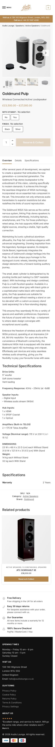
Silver (18, 129)
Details (18, 160)
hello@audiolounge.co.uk (21, 678)
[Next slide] (45, 53)
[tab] (7, 160)
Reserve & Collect (33, 142)
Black (7, 129)
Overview (7, 160)
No (6, 117)
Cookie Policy (9, 694)
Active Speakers (32, 25)
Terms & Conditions (12, 702)
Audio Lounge (8, 25)
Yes (15, 117)
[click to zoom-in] (26, 53)
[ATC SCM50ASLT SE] (26, 539)
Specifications (32, 160)
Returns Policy (9, 698)
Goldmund (29, 499)
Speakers (20, 25)
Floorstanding (29, 567)
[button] (47, 7)
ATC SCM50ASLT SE (26, 570)
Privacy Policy (9, 690)
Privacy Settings (10, 706)
